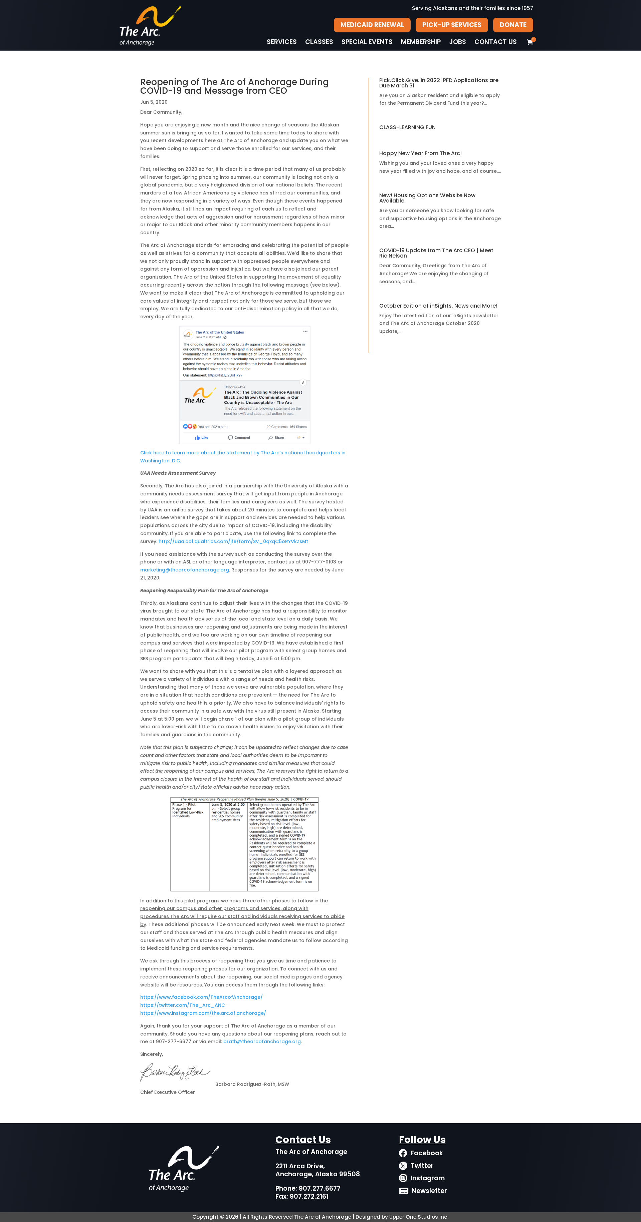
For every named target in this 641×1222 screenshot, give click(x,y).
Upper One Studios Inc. (419, 1216)
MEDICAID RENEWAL (372, 24)
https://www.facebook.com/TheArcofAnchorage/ (201, 997)
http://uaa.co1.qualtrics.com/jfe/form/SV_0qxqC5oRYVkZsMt (233, 541)
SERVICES (282, 42)
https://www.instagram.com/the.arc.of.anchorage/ (203, 1013)
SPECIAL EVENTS (367, 42)
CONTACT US (495, 42)
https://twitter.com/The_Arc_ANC (182, 1005)
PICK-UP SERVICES (451, 24)
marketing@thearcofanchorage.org (184, 569)
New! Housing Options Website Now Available (427, 198)
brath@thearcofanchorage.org (262, 1041)
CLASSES (319, 42)
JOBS (457, 42)
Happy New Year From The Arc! (420, 153)
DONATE (513, 24)
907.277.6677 (320, 1188)
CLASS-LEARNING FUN (407, 127)
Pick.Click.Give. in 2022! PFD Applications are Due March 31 (438, 82)
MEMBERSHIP (421, 42)
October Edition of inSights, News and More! (438, 306)
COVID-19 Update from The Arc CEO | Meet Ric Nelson (436, 253)
